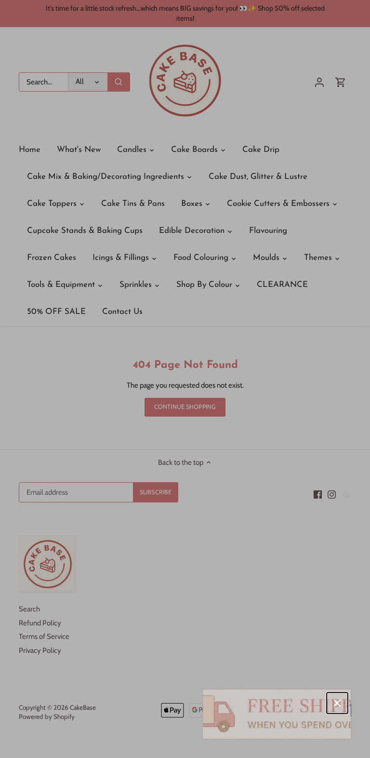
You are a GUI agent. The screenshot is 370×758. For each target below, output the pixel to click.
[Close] (337, 703)
